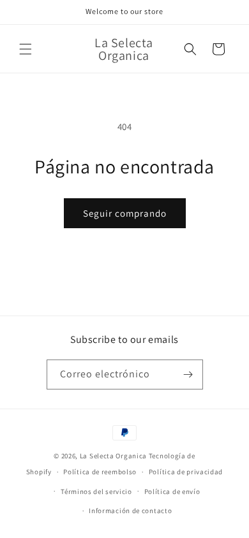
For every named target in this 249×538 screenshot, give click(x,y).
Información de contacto (130, 510)
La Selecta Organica (114, 455)
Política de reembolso (100, 471)
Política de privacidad (186, 471)
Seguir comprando (125, 213)
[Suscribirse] (188, 374)
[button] (25, 49)
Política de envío (172, 491)
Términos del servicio (96, 491)
